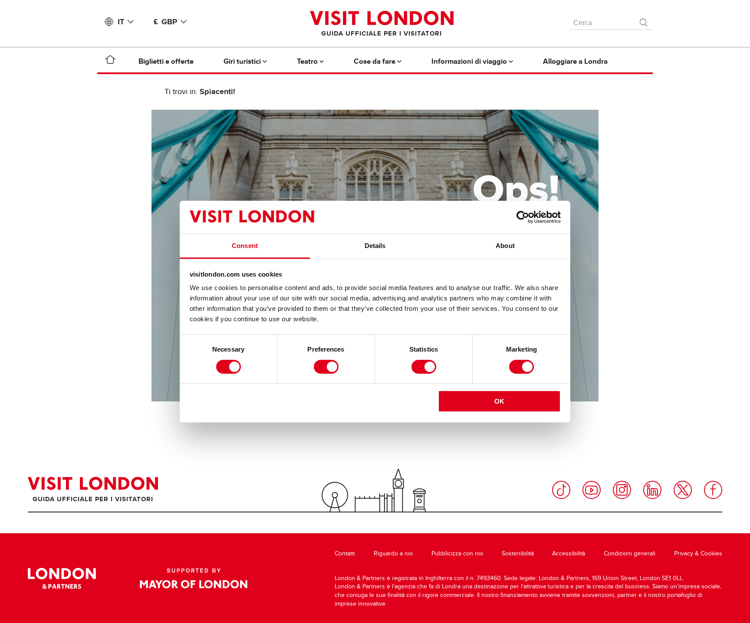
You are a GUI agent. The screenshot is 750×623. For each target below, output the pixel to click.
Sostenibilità (518, 553)
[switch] (326, 367)
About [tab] (505, 245)
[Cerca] (644, 20)
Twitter (683, 490)
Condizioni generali (629, 553)
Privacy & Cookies (698, 553)
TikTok (561, 490)
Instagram (622, 490)
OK (499, 401)
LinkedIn (652, 490)
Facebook (713, 490)
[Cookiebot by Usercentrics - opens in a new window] (523, 217)
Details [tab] (375, 245)
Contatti (345, 553)
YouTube (591, 490)
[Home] (110, 61)
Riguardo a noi (393, 553)
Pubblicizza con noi (457, 553)
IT (121, 21)
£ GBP (165, 21)
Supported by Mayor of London (193, 578)
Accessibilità (568, 553)
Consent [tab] (245, 245)
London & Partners (62, 578)
